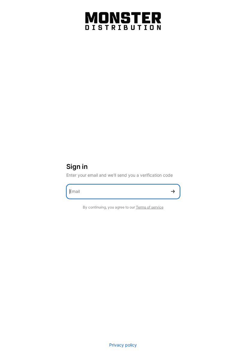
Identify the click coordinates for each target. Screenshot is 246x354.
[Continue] (173, 191)
